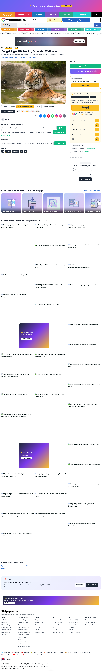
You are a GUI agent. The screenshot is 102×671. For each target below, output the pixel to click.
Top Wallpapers (6, 629)
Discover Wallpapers (7, 625)
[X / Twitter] (44, 116)
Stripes (16, 57)
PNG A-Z (54, 629)
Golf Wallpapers (23, 629)
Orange (11, 57)
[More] (96, 14)
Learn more (79, 584)
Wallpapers (7, 14)
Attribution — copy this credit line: (12, 124)
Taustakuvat (38, 655)
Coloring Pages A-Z (57, 632)
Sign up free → (91, 584)
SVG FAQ (71, 627)
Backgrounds (23, 14)
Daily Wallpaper (5, 632)
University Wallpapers (24, 632)
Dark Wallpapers (23, 622)
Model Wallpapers (23, 627)
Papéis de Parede (51, 652)
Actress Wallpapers (24, 646)
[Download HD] (97, 120)
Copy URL (61, 143)
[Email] (60, 116)
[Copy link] (64, 116)
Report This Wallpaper (77, 157)
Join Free (85, 20)
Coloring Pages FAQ (74, 632)
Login (97, 20)
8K (25, 151)
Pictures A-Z (55, 625)
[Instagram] (56, 116)
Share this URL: (6, 139)
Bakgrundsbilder (37, 652)
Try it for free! (85, 85)
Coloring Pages (82, 14)
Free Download (87, 66)
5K (21, 151)
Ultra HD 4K (15, 151)
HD (3, 151)
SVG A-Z (54, 627)
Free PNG (66, 14)
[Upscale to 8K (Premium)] (97, 139)
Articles (3, 634)
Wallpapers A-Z (56, 620)
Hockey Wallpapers (23, 620)
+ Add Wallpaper (69, 20)
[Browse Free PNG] (82, 29)
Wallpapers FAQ (73, 620)
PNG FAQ (71, 629)
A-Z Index (4, 620)
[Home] (2, 47)
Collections (4, 622)
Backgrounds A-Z (57, 622)
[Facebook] (40, 116)
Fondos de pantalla (72, 652)
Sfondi (61, 652)
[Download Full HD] (97, 125)
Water (6, 57)
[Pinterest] (48, 116)
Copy (62, 128)
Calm (29, 57)
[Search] (97, 25)
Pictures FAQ (72, 625)
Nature (25, 57)
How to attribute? (6, 135)
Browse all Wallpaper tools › (92, 190)
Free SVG (52, 14)
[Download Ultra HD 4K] (97, 129)
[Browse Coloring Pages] (99, 29)
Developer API (89, 625)
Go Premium (55, 20)
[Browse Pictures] (49, 29)
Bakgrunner (28, 655)
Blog (86, 620)
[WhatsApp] (52, 116)
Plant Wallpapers (23, 625)
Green (20, 57)
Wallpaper (26, 652)
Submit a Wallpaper (91, 622)
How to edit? (85, 151)
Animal (34, 57)
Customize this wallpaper (86, 71)
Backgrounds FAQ (74, 622)
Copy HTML (60, 132)
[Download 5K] (97, 134)
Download (85, 108)
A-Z (34, 20)
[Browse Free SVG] (65, 29)
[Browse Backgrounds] (32, 29)
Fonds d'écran (8, 655)
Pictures (38, 14)
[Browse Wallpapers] (15, 29)
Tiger (16, 47)
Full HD (8, 151)
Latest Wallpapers (6, 627)
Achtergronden (86, 652)
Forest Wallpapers (23, 634)
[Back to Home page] (13, 19)
